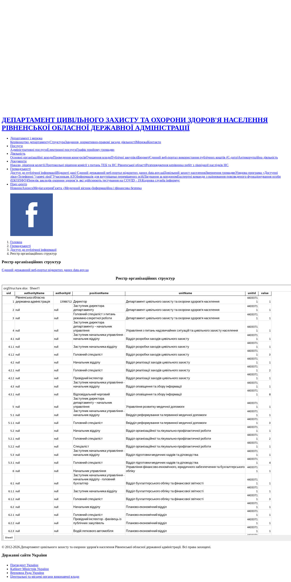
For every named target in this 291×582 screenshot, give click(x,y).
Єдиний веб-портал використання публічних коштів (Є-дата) (193, 157)
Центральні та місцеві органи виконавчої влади (44, 576)
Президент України (24, 565)
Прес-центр (18, 184)
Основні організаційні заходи (31, 157)
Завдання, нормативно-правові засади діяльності (100, 142)
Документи (18, 161)
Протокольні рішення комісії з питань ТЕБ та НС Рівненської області (96, 165)
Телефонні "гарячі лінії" (35, 176)
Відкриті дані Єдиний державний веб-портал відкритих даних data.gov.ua (110, 172)
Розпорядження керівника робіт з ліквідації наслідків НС (187, 165)
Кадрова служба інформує (161, 180)
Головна (16, 242)
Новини (16, 188)
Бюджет (143, 157)
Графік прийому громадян (95, 150)
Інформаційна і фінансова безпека (117, 188)
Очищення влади (98, 157)
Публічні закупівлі (124, 157)
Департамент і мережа (26, 138)
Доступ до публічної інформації (33, 172)
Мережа (141, 142)
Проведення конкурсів (69, 157)
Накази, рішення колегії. (28, 165)
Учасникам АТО (65, 176)
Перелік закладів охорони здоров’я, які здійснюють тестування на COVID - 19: (84, 180)
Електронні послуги (61, 150)
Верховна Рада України (27, 573)
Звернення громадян (220, 172)
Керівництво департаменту (30, 142)
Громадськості (20, 169)
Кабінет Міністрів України (29, 569)
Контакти (154, 142)
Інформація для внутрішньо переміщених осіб (110, 176)
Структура (57, 142)
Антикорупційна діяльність (258, 157)
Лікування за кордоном (160, 176)
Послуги (16, 146)
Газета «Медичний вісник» (72, 188)
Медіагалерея (43, 188)
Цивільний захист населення (185, 172)
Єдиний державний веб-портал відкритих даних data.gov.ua (45, 270)
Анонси (27, 188)
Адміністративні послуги (28, 150)
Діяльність (17, 153)
